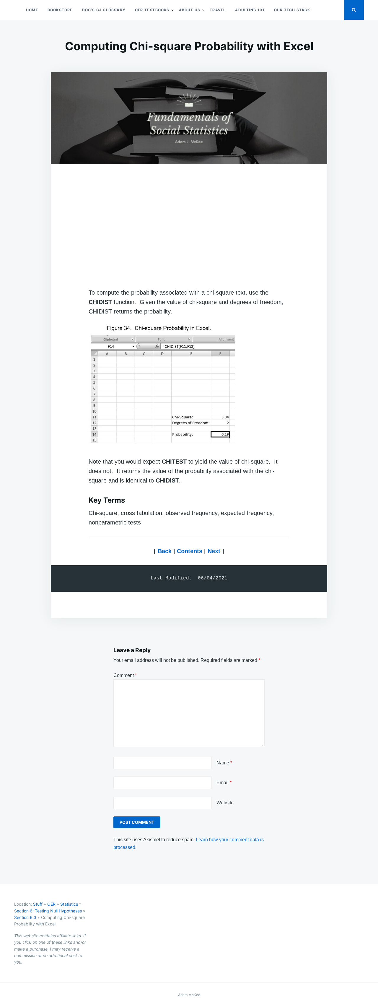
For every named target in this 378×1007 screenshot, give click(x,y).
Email (224, 782)
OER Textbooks (152, 10)
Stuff (38, 904)
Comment (125, 675)
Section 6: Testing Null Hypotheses (48, 910)
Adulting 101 (249, 10)
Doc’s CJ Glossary (104, 10)
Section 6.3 (25, 917)
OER (51, 904)
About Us (190, 10)
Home (32, 10)
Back (165, 551)
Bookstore (60, 10)
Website (225, 802)
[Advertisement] (189, 227)
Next (213, 551)
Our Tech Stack (292, 10)
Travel (218, 10)
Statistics (69, 904)
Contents (189, 551)
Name (224, 762)
